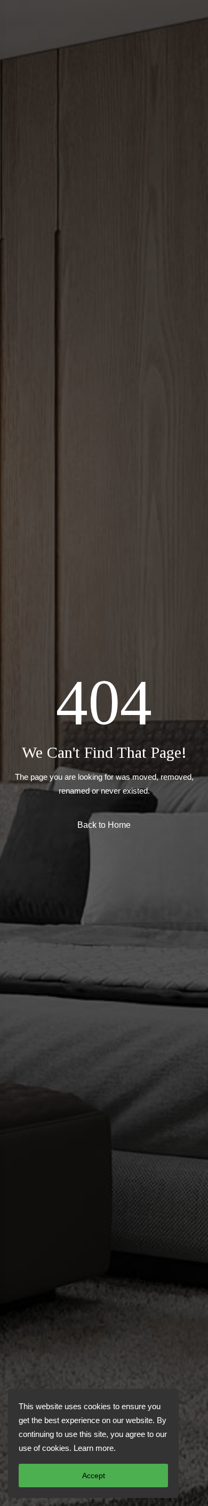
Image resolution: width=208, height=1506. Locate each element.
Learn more (94, 1448)
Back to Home (104, 824)
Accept (93, 1475)
